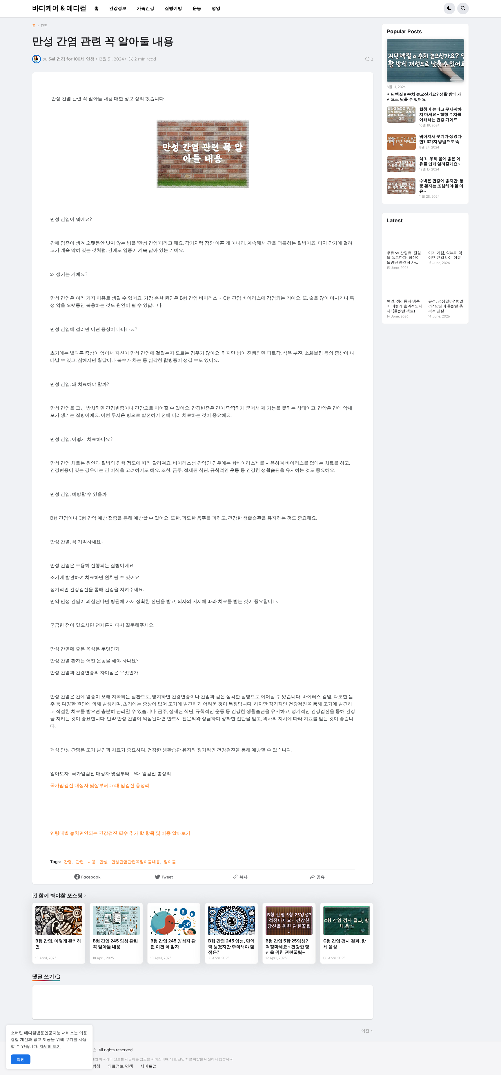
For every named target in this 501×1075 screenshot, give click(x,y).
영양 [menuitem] (216, 8)
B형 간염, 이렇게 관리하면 (58, 943)
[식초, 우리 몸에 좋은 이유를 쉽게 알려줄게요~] (401, 164)
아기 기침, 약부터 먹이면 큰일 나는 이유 (445, 255)
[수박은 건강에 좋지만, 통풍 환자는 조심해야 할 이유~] (401, 186)
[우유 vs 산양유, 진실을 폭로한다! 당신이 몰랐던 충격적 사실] (404, 238)
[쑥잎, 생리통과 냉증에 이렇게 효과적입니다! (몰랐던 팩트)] (404, 286)
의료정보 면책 (120, 1066)
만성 (103, 861)
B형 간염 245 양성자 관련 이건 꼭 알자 (173, 943)
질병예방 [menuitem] (173, 8)
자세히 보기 (50, 1046)
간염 (44, 25)
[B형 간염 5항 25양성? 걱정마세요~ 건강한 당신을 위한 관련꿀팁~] (289, 920)
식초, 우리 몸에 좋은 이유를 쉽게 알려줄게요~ (439, 161)
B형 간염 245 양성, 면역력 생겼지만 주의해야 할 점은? (231, 946)
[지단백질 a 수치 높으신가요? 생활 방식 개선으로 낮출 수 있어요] (425, 60)
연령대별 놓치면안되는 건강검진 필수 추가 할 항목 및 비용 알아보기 (120, 833)
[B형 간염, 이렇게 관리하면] (58, 920)
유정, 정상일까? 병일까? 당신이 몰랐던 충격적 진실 (445, 306)
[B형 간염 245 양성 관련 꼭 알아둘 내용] (116, 920)
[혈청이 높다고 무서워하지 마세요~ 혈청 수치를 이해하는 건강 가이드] (401, 115)
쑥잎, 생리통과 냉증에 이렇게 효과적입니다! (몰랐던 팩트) (404, 306)
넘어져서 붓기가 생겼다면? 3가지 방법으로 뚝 (440, 139)
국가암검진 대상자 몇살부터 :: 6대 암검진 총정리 (100, 785)
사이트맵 (148, 1066)
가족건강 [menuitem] (145, 8)
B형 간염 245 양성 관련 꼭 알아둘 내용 (115, 943)
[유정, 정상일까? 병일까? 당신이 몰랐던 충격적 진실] (446, 286)
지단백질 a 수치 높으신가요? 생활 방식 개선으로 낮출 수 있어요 (424, 96)
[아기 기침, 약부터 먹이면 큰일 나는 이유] (446, 238)
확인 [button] (21, 1059)
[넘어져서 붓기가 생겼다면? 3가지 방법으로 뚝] (401, 142)
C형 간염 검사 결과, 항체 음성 (344, 943)
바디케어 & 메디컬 (59, 8)
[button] (449, 8)
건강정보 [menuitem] (117, 8)
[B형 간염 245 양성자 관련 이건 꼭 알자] (173, 920)
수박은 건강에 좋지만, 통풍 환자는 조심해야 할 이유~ (441, 185)
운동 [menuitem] (197, 8)
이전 (365, 1030)
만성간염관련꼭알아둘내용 (135, 861)
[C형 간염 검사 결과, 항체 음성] (346, 920)
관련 (80, 861)
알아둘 (170, 861)
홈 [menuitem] (96, 8)
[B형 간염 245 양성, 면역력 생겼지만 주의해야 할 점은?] (231, 920)
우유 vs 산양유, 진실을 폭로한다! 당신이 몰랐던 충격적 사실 (404, 257)
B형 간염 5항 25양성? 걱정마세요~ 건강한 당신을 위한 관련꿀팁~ (287, 946)
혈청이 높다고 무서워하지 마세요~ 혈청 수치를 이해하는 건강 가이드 (440, 114)
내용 (92, 861)
